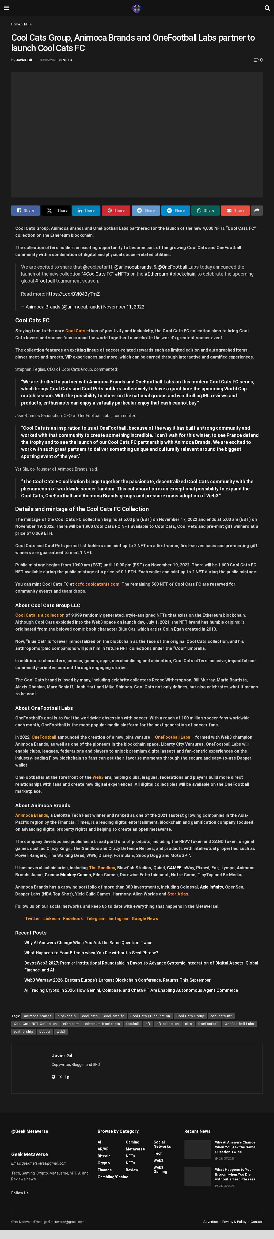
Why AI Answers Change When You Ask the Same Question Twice (88, 942)
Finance (105, 1170)
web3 (61, 1032)
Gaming (132, 1142)
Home (15, 24)
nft (148, 1024)
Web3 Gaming (160, 1169)
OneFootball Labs (239, 1024)
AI (99, 1142)
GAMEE (174, 867)
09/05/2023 (49, 60)
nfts (188, 1024)
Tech (158, 1153)
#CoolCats (94, 274)
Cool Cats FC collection (150, 1016)
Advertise (210, 1222)
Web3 (158, 1160)
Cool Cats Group (190, 1016)
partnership (23, 1032)
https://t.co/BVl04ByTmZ (73, 294)
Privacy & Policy (234, 1222)
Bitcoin (104, 1156)
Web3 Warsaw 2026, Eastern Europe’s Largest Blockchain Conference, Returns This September (117, 980)
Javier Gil (24, 60)
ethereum (71, 1024)
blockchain (67, 1016)
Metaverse (135, 1149)
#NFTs (122, 274)
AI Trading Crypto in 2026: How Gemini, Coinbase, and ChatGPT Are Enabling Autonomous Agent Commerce (131, 990)
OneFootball (208, 1024)
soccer (45, 1032)
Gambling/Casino (113, 1177)
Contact (257, 1222)
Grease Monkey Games (68, 874)
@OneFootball (172, 267)
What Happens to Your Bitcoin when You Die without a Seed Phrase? (91, 952)
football (132, 1024)
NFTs (28, 24)
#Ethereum (156, 274)
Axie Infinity (211, 887)
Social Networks (162, 1144)
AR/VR (103, 1149)
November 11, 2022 (123, 307)
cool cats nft (221, 1016)
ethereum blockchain (102, 1024)
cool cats (90, 1016)
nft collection (168, 1024)
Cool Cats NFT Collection (35, 1024)
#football (45, 281)
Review (132, 1170)
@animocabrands (133, 267)
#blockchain (182, 274)
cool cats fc (114, 1016)
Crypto (104, 1163)
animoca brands (38, 1016)
